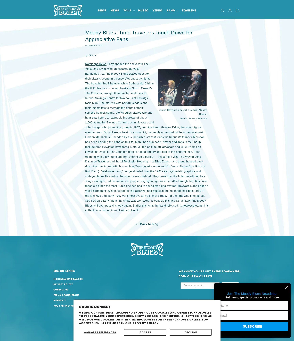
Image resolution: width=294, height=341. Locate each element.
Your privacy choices (67, 306)
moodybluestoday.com (68, 279)
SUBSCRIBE (252, 326)
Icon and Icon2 (128, 210)
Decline (191, 332)
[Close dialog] (286, 288)
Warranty (59, 300)
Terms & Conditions (66, 295)
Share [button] (92, 55)
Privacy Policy (146, 323)
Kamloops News (96, 64)
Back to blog (149, 224)
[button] (128, 10)
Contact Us (60, 290)
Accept (145, 332)
